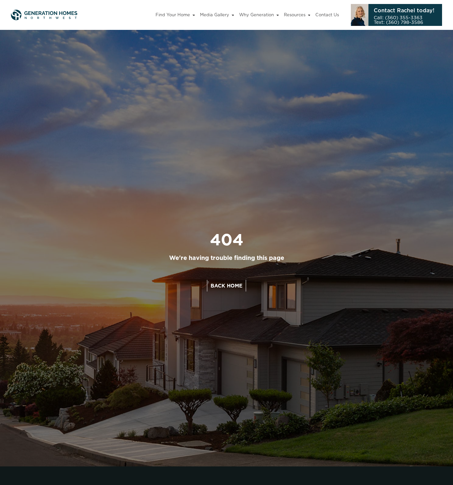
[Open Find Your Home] (194, 15)
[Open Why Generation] (278, 15)
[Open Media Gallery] (233, 15)
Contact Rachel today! (404, 10)
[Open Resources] (309, 15)
